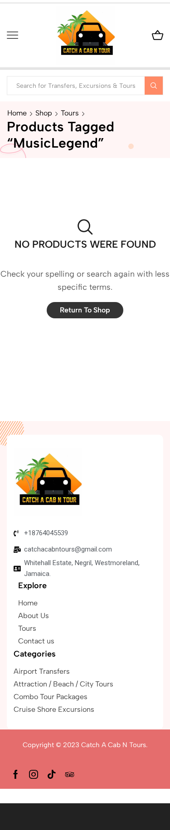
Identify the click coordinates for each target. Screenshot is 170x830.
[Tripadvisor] (69, 774)
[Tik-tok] (51, 774)
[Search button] (154, 86)
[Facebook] (15, 774)
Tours (70, 113)
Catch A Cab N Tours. (114, 745)
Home (17, 113)
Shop (43, 113)
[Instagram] (33, 774)
